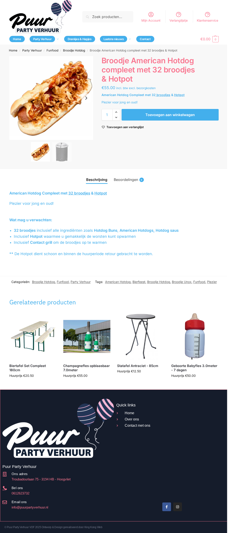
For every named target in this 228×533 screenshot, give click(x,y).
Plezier (212, 282)
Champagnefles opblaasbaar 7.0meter (86, 368)
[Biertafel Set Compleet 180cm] (33, 336)
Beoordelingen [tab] (128, 179)
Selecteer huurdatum (33, 385)
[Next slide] (86, 98)
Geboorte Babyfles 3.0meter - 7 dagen (194, 368)
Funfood (52, 50)
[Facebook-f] (166, 506)
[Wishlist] (50, 319)
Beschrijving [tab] (96, 179)
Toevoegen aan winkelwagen (170, 115)
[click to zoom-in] (51, 98)
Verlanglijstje (178, 20)
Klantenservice (207, 20)
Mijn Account (151, 20)
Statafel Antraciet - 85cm (137, 366)
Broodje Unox (181, 282)
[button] (209, 39)
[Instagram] (177, 506)
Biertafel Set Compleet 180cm (27, 368)
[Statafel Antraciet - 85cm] (140, 336)
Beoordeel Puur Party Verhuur (134, 482)
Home (13, 50)
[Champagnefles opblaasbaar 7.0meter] (86, 336)
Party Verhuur (32, 50)
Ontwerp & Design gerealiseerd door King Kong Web (72, 527)
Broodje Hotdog (74, 50)
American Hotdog (118, 282)
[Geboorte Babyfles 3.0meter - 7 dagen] (194, 336)
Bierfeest (138, 282)
